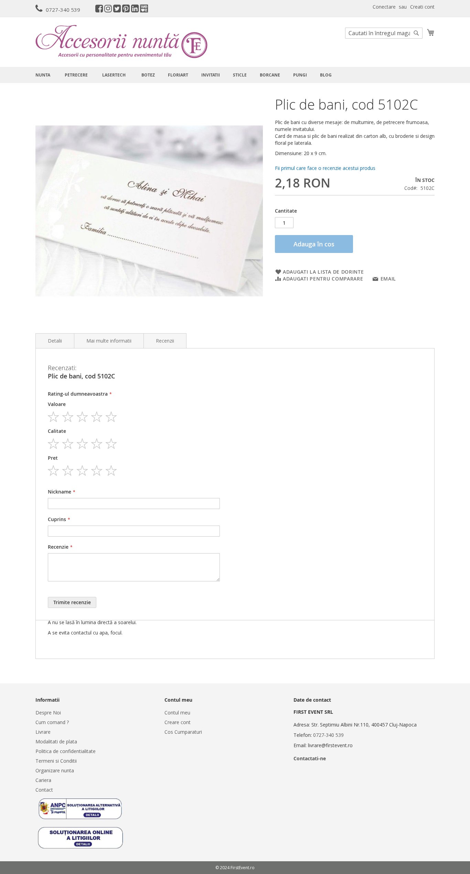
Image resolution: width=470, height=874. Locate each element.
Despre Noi (48, 712)
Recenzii (165, 340)
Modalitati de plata (56, 741)
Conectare (384, 6)
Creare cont (177, 722)
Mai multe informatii (108, 340)
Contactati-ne (309, 758)
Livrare (43, 732)
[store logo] (121, 41)
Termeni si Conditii (56, 761)
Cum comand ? (52, 722)
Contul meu (177, 712)
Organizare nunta (54, 770)
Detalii (55, 340)
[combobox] (384, 33)
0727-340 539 (63, 9)
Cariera (43, 780)
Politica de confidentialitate (65, 751)
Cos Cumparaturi (183, 732)
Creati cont (422, 6)
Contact (44, 789)
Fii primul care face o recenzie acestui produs (325, 168)
